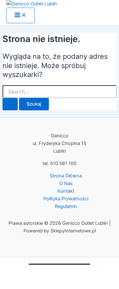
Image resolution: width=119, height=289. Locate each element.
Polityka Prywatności (65, 199)
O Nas (66, 183)
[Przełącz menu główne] (20, 15)
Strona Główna (66, 176)
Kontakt (65, 191)
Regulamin (66, 206)
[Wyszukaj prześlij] (10, 104)
